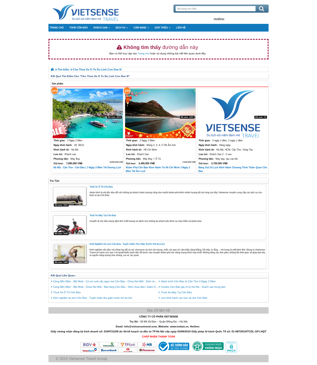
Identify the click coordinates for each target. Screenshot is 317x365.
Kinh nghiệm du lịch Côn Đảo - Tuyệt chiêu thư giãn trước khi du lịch (127, 244)
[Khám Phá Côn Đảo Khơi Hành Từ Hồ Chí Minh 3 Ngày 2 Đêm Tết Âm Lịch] (160, 113)
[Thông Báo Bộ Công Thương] (173, 352)
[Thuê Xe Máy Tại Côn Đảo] (69, 225)
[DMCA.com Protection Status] (231, 352)
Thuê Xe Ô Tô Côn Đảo (101, 187)
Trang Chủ (94, 12)
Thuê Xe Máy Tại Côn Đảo (103, 215)
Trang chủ (143, 53)
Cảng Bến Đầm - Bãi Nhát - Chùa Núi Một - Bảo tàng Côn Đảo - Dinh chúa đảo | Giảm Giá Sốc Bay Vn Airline (116, 286)
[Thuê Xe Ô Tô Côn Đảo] (69, 196)
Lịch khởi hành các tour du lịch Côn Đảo (184, 297)
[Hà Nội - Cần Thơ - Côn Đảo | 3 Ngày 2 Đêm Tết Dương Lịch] (88, 113)
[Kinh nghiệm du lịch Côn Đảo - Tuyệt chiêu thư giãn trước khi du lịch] (69, 253)
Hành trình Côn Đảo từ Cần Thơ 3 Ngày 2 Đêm (188, 281)
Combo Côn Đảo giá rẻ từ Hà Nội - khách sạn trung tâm (193, 286)
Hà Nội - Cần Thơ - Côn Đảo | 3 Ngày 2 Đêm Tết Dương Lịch (87, 167)
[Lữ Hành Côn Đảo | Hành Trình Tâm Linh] (52, 69)
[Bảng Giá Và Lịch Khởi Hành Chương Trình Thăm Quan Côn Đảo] (233, 113)
